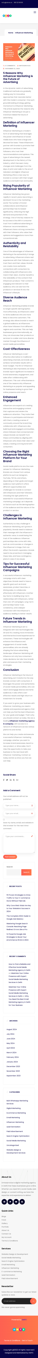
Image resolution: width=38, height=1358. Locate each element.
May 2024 (11, 1043)
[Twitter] (10, 1201)
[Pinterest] (22, 1201)
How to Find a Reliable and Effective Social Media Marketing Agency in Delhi (19, 967)
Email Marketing (13, 1117)
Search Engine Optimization (18, 1136)
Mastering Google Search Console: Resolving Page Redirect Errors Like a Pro (17, 926)
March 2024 (11, 1052)
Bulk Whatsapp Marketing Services (17, 1102)
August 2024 (12, 1029)
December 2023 (13, 1066)
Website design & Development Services (16, 1151)
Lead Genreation (13, 1127)
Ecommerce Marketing (16, 1113)
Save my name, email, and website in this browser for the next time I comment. (18, 825)
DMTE (24, 1319)
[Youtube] (16, 1201)
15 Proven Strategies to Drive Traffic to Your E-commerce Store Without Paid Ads (18, 898)
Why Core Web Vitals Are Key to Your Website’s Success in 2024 (19, 908)
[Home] (19, 1330)
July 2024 (10, 1034)
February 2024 (13, 1057)
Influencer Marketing (24, 33)
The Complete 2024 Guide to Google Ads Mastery (19, 917)
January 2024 (12, 1062)
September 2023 (13, 1075)
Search (10, 867)
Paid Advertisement (15, 1131)
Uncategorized (13, 1145)
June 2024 (11, 1038)
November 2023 (13, 1071)
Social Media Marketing (16, 1140)
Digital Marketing (14, 1108)
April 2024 (11, 1048)
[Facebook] (4, 1201)
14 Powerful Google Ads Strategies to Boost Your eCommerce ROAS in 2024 (17, 937)
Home (10, 33)
